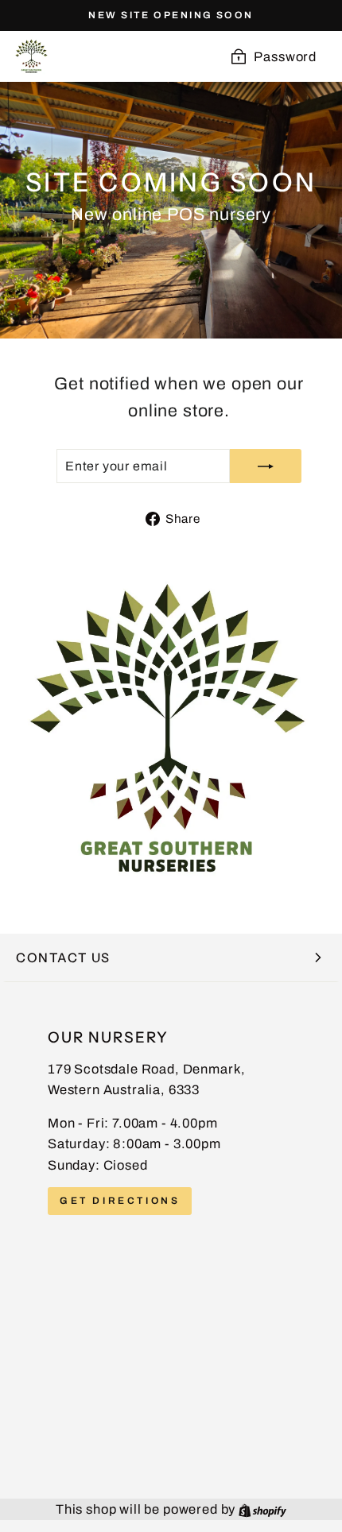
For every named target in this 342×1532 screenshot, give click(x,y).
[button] (171, 958)
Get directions (120, 1200)
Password (285, 56)
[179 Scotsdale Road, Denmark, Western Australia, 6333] (171, 1240)
